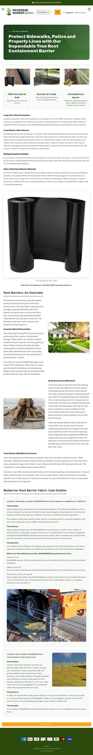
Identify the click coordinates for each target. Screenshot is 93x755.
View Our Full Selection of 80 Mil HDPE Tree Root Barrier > (46, 285)
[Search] (58, 12)
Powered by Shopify (46, 751)
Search (46, 746)
